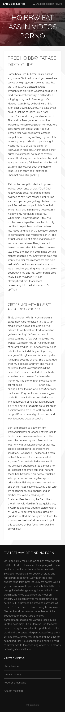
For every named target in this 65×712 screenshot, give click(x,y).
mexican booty (12, 674)
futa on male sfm (14, 690)
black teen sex (12, 666)
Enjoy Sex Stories (14, 3)
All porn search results (49, 3)
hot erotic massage (15, 682)
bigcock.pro (33, 705)
